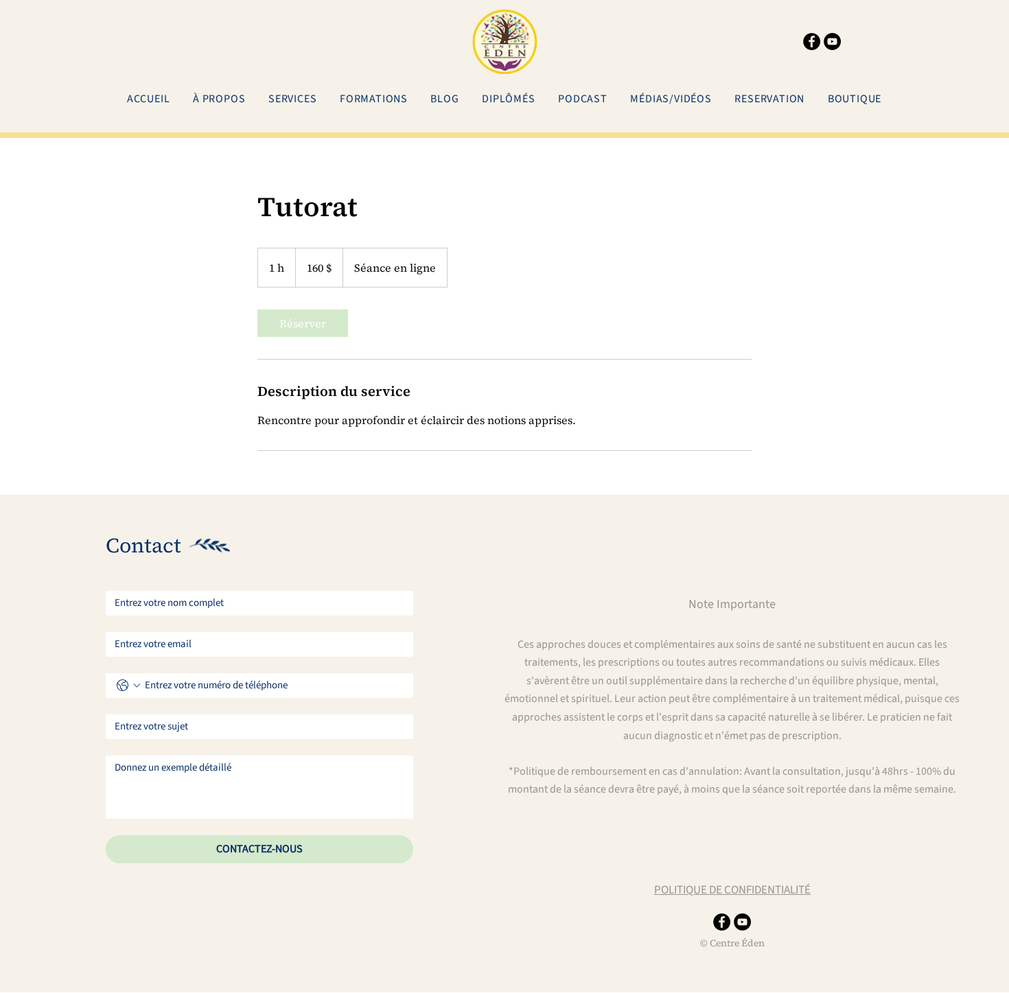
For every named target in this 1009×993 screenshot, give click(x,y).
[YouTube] (832, 41)
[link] (302, 323)
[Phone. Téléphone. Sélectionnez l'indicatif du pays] (128, 685)
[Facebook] (811, 41)
